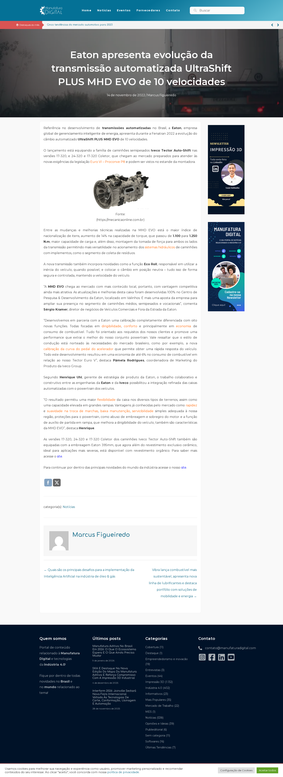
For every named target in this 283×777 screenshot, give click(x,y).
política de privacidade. (123, 772)
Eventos (151, 676)
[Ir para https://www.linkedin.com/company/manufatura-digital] (221, 657)
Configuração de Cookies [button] (236, 770)
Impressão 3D (154, 682)
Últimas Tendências (158, 747)
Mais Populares (155, 700)
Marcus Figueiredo (161, 95)
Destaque (152, 653)
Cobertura (152, 647)
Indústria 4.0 (153, 688)
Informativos (153, 694)
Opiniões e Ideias (156, 723)
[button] (272, 25)
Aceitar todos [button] (267, 770)
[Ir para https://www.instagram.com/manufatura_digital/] (202, 657)
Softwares (152, 741)
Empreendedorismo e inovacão (166, 659)
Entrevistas (152, 670)
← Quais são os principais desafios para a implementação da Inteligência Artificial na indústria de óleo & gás (89, 571)
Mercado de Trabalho (159, 705)
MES (148, 711)
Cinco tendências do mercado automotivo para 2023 (79, 24)
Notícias (69, 507)
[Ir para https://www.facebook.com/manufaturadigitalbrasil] (212, 657)
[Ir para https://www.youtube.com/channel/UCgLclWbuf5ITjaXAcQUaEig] (231, 657)
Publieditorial (154, 729)
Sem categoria (155, 735)
